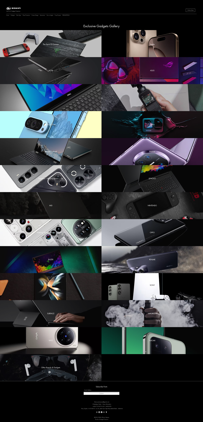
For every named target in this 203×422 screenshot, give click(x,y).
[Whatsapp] (104, 412)
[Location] (106, 412)
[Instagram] (97, 412)
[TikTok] (101, 412)
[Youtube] (99, 412)
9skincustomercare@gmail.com (101, 402)
